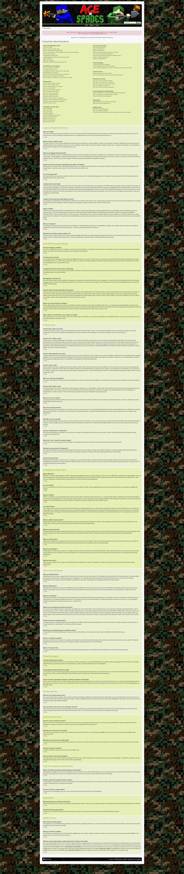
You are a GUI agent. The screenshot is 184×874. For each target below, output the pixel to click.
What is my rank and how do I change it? (53, 76)
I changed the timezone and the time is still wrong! (56, 71)
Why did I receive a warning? (50, 96)
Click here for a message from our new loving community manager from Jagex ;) (92, 37)
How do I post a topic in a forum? (51, 83)
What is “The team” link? (99, 58)
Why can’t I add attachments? (51, 94)
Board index (47, 28)
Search (91, 25)
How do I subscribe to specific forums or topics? (105, 94)
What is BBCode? (47, 108)
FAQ (86, 25)
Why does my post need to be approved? (54, 101)
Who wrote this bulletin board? (100, 109)
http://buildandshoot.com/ (99, 33)
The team (111, 859)
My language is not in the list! (50, 72)
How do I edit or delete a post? (51, 84)
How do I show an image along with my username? (56, 74)
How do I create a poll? (49, 88)
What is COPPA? (47, 58)
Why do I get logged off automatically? (53, 50)
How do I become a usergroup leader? (103, 53)
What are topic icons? (48, 121)
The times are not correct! (50, 69)
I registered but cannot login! (50, 55)
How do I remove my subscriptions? (102, 96)
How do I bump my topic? (49, 103)
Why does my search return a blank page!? (104, 84)
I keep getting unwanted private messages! (104, 66)
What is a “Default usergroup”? (101, 57)
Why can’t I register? (48, 60)
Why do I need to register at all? (51, 49)
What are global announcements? (51, 115)
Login (97, 25)
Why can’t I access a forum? (50, 93)
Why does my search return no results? (103, 82)
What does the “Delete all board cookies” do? (54, 62)
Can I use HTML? (47, 110)
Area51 (137, 833)
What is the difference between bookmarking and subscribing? (109, 92)
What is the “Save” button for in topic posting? (55, 99)
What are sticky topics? (49, 118)
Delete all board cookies (120, 859)
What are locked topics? (49, 120)
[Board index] (92, 14)
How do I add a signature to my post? (53, 86)
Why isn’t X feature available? (100, 110)
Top (46, 137)
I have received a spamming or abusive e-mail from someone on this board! (112, 67)
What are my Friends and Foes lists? (102, 73)
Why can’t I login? (47, 47)
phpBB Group (91, 823)
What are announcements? (50, 116)
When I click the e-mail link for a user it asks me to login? (57, 77)
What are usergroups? (99, 50)
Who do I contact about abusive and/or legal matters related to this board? (112, 112)
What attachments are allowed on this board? (104, 101)
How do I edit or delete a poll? (50, 91)
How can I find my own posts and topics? (103, 87)
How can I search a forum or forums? (102, 80)
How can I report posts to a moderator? (53, 98)
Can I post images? (48, 113)
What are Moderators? (99, 49)
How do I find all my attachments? (101, 103)
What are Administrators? (99, 47)
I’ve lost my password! (49, 53)
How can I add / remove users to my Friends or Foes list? (108, 75)
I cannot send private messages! (101, 64)
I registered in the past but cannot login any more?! (56, 57)
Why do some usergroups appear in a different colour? (107, 55)
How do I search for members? (101, 85)
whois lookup (64, 845)
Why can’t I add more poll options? (52, 89)
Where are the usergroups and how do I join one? (105, 52)
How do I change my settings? (51, 67)
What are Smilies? (47, 111)
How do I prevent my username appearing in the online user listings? (60, 52)
